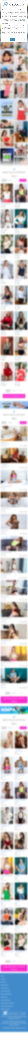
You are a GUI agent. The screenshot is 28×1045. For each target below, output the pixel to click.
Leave (25, 39)
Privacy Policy (6, 33)
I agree (12, 39)
